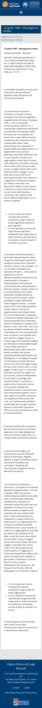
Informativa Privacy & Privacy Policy (21, 692)
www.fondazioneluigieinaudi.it (21, 682)
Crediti (27, 687)
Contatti (15, 687)
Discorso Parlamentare (15, 37)
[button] (21, 12)
